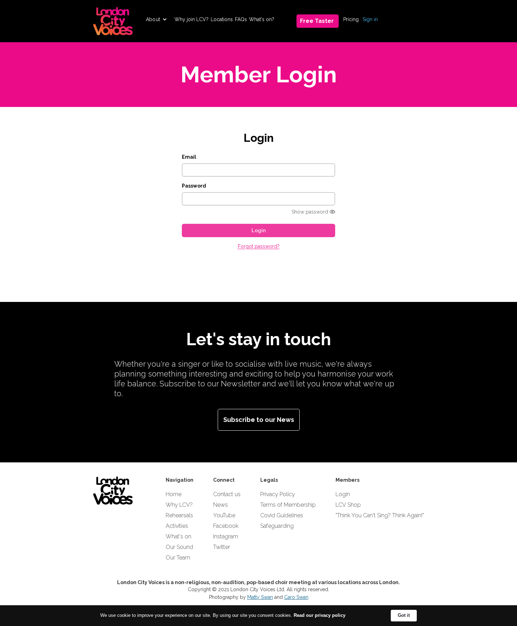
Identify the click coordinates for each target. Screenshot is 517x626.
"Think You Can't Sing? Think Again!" (380, 515)
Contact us (227, 494)
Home (173, 494)
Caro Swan (296, 597)
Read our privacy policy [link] (319, 615)
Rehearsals (179, 515)
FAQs (241, 19)
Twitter (221, 547)
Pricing (351, 19)
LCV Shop (348, 504)
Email (189, 157)
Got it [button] (404, 615)
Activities (177, 526)
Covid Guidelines (281, 515)
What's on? (261, 19)
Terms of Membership (288, 504)
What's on (178, 536)
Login (343, 494)
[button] (156, 19)
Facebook (225, 526)
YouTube (224, 515)
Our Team (178, 557)
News (220, 504)
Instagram (225, 536)
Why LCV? (179, 504)
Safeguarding (277, 526)
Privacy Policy (277, 494)
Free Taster (317, 21)
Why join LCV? (191, 19)
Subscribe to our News (258, 419)
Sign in (370, 19)
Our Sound (179, 547)
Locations (222, 19)
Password (194, 186)
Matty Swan (260, 597)
